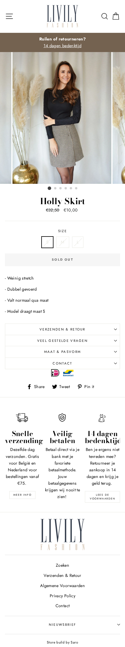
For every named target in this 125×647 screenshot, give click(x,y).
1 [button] (49, 188)
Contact (62, 363)
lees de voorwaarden (102, 496)
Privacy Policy (62, 596)
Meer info (22, 495)
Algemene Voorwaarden (62, 586)
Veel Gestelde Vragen (62, 340)
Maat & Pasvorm (62, 351)
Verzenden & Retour (62, 329)
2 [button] (55, 188)
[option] (62, 42)
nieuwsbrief (62, 624)
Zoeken (62, 565)
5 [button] (71, 188)
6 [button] (76, 188)
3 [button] (60, 188)
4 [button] (66, 188)
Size (62, 231)
